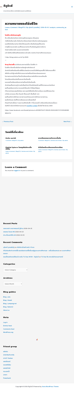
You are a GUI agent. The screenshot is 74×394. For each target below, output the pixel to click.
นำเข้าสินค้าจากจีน (8, 355)
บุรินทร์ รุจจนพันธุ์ (8, 247)
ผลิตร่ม (5, 351)
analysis (53, 27)
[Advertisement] (37, 205)
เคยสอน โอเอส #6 (9, 232)
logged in (17, 170)
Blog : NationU (8, 307)
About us (6, 310)
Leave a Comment (11, 27)
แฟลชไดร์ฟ (6, 368)
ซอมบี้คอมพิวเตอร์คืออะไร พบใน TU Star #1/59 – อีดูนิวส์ (21, 257)
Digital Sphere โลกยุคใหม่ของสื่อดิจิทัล (19, 148)
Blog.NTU (22, 27)
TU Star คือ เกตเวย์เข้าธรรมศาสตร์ (52, 257)
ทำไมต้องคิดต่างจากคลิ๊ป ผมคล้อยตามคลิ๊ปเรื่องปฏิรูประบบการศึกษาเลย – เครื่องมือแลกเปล (31, 250)
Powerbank (7, 378)
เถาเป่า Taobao (8, 358)
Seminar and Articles (56, 140)
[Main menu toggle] (72, 7)
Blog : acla (6, 297)
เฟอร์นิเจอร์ (6, 361)
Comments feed (8, 329)
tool (6, 29)
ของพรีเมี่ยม (7, 365)
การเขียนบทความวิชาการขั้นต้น (49, 138)
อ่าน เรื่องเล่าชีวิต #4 (9, 235)
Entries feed (7, 326)
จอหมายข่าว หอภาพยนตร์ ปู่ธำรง (13, 228)
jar (65, 27)
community (60, 27)
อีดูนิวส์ (8, 5)
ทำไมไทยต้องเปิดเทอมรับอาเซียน (50, 147)
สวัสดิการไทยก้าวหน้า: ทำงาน (25, 247)
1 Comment (8, 140)
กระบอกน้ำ (6, 371)
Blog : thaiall (7, 300)
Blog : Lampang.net (10, 303)
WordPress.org (8, 332)
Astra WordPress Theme (50, 386)
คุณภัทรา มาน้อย (32, 106)
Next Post (68, 121)
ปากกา (5, 375)
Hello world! (11, 138)
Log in (5, 322)
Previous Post (7, 121)
